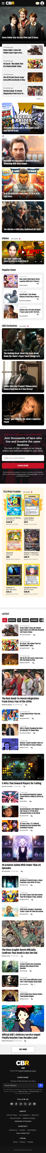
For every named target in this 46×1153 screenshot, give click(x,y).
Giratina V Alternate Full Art (33, 553)
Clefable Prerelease (30, 588)
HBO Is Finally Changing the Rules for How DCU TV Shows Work (31, 729)
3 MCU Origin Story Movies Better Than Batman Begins (31, 995)
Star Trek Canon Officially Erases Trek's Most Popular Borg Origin (31, 981)
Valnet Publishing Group (27, 1071)
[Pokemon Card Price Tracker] (37, 3)
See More (14, 239)
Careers (22, 1130)
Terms (15, 1142)
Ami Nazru (24, 801)
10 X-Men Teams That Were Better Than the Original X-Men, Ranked (31, 896)
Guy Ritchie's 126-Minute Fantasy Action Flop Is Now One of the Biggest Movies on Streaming (30, 295)
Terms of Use (21, 474)
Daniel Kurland (25, 648)
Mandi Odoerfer (25, 662)
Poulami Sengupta (26, 300)
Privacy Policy (33, 474)
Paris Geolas (24, 285)
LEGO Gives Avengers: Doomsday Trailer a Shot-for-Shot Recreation (31, 910)
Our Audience (24, 1115)
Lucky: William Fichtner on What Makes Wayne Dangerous (17, 260)
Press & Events (15, 1118)
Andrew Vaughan (8, 786)
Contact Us (13, 1130)
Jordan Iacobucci (26, 634)
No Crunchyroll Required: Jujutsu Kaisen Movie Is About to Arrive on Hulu (31, 797)
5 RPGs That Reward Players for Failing (21, 783)
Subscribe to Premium (23, 1121)
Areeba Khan (6, 871)
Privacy (22, 1142)
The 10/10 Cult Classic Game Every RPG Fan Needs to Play (14, 79)
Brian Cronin (24, 747)
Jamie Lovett (24, 815)
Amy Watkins (24, 984)
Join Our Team (11, 1115)
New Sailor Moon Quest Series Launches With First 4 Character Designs (30, 280)
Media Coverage (29, 1118)
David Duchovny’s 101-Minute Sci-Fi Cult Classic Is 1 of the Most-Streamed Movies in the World (32, 811)
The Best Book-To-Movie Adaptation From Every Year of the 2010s (14, 93)
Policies (30, 1142)
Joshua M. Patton (26, 733)
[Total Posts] (37, 284)
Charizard (9, 553)
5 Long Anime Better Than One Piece (30, 715)
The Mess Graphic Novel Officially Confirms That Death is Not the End (19, 951)
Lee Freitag (24, 970)
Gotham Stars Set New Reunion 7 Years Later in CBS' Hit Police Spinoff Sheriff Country (30, 311)
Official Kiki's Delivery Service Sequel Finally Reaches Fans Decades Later (21, 1036)
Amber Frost (24, 885)
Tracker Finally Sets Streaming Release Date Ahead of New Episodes (30, 966)
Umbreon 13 (10, 588)
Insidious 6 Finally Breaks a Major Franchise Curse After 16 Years (31, 881)
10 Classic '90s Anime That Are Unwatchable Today (13, 65)
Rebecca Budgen (7, 704)
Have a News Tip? (23, 1133)
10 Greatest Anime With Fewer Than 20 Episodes (21, 867)
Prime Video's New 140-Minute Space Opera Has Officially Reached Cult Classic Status (12, 54)
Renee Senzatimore (8, 1040)
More (39, 99)
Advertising (31, 1130)
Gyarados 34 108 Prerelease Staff (17, 518)
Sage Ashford (25, 899)
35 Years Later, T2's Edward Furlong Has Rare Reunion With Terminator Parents (30, 826)
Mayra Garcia (24, 998)
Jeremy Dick (24, 316)
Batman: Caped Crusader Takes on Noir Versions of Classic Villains (31, 744)
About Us (34, 1115)
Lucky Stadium (29, 518)
